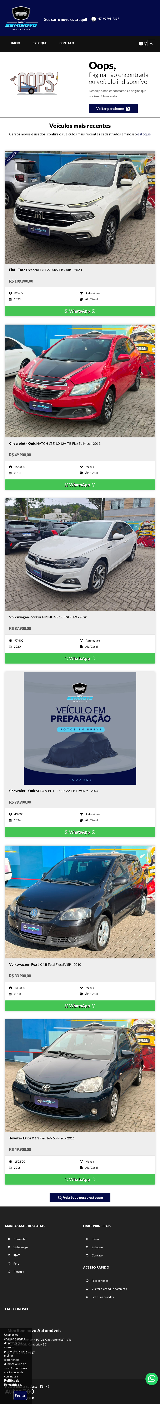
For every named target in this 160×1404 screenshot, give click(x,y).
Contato (66, 43)
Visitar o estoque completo (109, 1289)
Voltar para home (110, 109)
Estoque (40, 43)
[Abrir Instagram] (47, 1386)
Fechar (20, 1395)
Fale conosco (100, 1280)
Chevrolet (20, 1239)
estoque (144, 134)
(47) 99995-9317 (108, 18)
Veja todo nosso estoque (82, 1197)
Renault (18, 1271)
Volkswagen (21, 1247)
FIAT (16, 1255)
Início (15, 43)
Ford (16, 1263)
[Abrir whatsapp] (151, 1378)
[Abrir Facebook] (41, 1386)
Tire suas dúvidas (102, 1297)
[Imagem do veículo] (80, 207)
